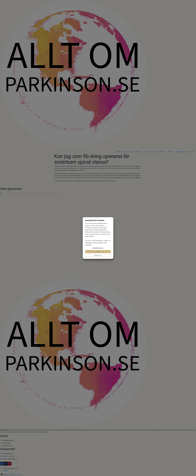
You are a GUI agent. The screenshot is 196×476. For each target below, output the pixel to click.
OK (98, 251)
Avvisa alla (98, 255)
